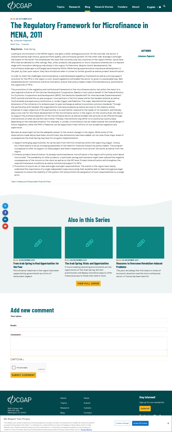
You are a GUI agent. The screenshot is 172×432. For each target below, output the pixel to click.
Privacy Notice (86, 429)
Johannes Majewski (22, 40)
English (151, 7)
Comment (15, 334)
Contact (88, 413)
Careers (87, 408)
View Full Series (88, 283)
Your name (16, 316)
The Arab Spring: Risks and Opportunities (87, 263)
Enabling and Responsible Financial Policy (34, 181)
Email (13, 325)
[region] (86, 423)
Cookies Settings (122, 423)
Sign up (145, 408)
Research (74, 6)
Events (87, 403)
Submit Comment (23, 375)
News (86, 398)
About (135, 6)
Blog (87, 6)
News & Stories (104, 6)
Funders (122, 6)
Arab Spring (29, 49)
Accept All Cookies (140, 423)
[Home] (20, 5)
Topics (60, 6)
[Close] (168, 423)
